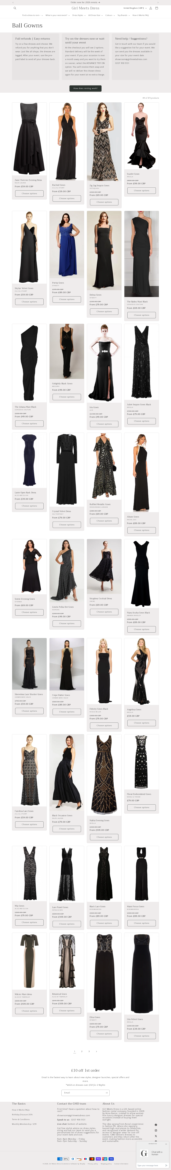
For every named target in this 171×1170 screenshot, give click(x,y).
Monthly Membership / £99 (24, 1124)
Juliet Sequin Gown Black (139, 404)
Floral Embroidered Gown (139, 794)
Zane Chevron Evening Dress (28, 180)
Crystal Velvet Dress (61, 511)
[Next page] (96, 1051)
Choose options (29, 193)
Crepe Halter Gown (61, 695)
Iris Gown (94, 407)
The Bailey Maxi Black (137, 301)
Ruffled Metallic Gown (100, 504)
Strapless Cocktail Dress (101, 598)
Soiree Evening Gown (25, 599)
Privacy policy (93, 1164)
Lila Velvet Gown (135, 1019)
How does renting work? (85, 88)
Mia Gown (19, 906)
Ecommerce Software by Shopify (73, 1164)
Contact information (121, 1164)
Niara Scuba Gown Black (138, 613)
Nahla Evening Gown (99, 820)
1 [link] (74, 1051)
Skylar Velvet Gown (24, 288)
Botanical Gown (59, 994)
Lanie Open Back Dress (25, 493)
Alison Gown (133, 517)
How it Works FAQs (21, 1110)
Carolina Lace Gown (24, 811)
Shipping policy (106, 1164)
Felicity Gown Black (99, 709)
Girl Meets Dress (55, 1164)
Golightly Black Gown (62, 383)
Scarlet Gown (133, 174)
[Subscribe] (106, 1093)
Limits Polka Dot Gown (63, 607)
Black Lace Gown (98, 906)
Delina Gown (95, 295)
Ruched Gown (58, 185)
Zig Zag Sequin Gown (99, 185)
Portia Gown (58, 283)
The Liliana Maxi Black (25, 407)
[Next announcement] (158, 2)
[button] (15, 8)
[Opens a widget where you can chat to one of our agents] (152, 1154)
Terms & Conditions (21, 1119)
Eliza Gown (95, 1017)
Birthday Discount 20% (22, 1115)
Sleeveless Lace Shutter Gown (29, 694)
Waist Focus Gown (135, 906)
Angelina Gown (134, 710)
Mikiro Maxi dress (23, 994)
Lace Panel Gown (60, 907)
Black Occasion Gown (62, 815)
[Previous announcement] (13, 2)
